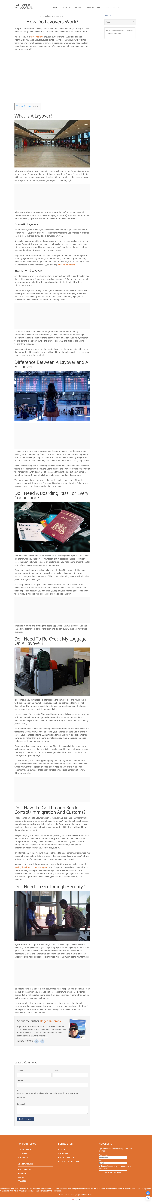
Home (55, 8)
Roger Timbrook (50, 1021)
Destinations (66, 8)
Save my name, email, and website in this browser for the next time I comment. (48, 1095)
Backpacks (90, 8)
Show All (35, 106)
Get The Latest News (113, 1172)
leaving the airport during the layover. (31, 867)
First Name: (103, 1155)
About (107, 8)
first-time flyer (36, 37)
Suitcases (78, 8)
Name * (20, 1071)
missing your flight (66, 264)
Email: (101, 1160)
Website (20, 1080)
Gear (99, 8)
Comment (21, 1104)
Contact (116, 8)
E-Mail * (56, 1071)
